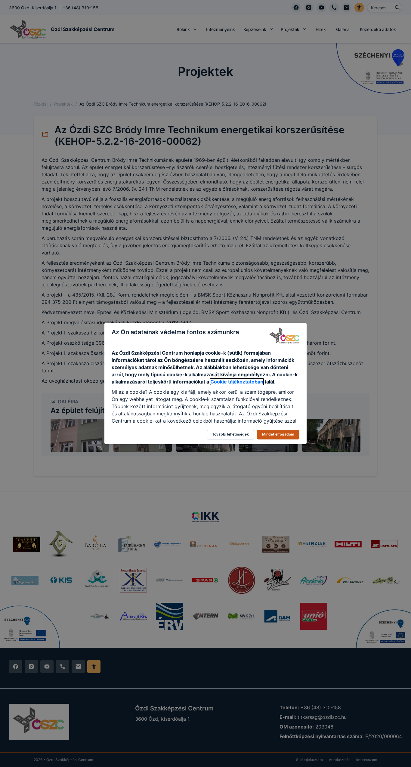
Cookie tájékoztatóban (236, 382)
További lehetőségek (230, 434)
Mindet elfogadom (278, 434)
